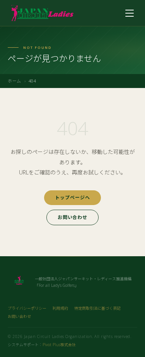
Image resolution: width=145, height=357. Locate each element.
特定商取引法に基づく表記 (97, 308)
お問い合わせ (73, 217)
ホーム (14, 81)
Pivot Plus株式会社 (59, 344)
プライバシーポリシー (27, 308)
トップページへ (72, 197)
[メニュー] (129, 13)
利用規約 (60, 308)
